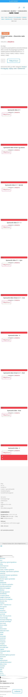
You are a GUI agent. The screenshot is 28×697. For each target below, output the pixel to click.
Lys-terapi (2, 614)
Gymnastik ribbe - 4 (14, 335)
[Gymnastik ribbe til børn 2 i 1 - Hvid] (14, 368)
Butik (6, 17)
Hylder (1, 634)
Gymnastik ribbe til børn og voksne (14, 147)
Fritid (1, 653)
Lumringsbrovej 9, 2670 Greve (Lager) (10, 523)
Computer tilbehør (4, 595)
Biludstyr (2, 590)
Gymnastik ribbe (4, 647)
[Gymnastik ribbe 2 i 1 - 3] (14, 218)
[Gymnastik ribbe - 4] (14, 330)
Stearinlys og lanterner (5, 586)
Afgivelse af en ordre (6, 504)
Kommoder (3, 636)
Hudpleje (24, 17)
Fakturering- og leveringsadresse (8, 562)
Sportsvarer (3, 656)
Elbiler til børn (3, 664)
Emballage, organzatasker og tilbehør (9, 571)
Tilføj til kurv (13, 61)
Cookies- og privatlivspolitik (7, 489)
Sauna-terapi (3, 612)
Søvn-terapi (3, 623)
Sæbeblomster (3, 577)
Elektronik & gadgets (5, 588)
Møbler (2, 580)
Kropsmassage (4, 617)
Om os (2, 485)
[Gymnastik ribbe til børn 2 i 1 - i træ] (14, 293)
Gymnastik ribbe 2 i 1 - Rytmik (14, 185)
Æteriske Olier (3, 601)
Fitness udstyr (3, 625)
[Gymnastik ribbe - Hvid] (14, 406)
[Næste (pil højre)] (2, 696)
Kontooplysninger (5, 499)
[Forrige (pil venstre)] (0, 696)
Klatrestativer (3, 645)
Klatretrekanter (4, 660)
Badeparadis (3, 582)
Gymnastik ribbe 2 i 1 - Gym (14, 260)
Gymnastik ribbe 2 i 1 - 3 (14, 223)
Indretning (2, 573)
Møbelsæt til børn (4, 630)
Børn (1, 627)
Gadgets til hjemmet (5, 597)
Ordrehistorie (4, 500)
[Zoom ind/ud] (0, 694)
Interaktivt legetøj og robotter (7, 655)
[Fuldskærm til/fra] (2, 694)
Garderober (3, 638)
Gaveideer (2, 666)
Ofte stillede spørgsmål (6, 508)
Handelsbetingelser (5, 491)
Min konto (3, 497)
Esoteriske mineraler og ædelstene (9, 575)
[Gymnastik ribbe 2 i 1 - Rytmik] (14, 180)
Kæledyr (2, 667)
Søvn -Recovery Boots (5, 616)
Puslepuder (3, 642)
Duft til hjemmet (4, 566)
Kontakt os (3, 487)
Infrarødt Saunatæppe (5, 621)
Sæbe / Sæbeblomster (7, 19)
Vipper (1, 658)
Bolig (1, 564)
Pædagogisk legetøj (5, 651)
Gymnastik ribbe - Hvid (14, 410)
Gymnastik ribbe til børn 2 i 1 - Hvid (14, 373)
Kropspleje (2, 610)
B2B (1, 669)
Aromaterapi (3, 567)
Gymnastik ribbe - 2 (14, 448)
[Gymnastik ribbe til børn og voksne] (14, 143)
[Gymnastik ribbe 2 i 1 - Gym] (14, 255)
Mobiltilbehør (3, 593)
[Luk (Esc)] (5, 694)
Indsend (17, 691)
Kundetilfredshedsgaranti (7, 493)
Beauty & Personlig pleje (14, 17)
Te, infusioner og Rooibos (6, 584)
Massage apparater (5, 592)
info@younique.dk (8, 518)
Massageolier (3, 606)
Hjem (2, 17)
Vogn (2, 502)
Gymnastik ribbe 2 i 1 (14, 110)
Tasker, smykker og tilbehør (7, 569)
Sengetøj (2, 643)
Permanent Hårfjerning (6, 619)
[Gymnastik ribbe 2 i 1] (14, 105)
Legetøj (2, 649)
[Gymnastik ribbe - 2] (14, 443)
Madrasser (2, 640)
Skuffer (2, 632)
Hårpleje (2, 608)
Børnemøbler (3, 629)
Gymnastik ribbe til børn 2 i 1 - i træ (14, 298)
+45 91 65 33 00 (13, 514)
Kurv (1, 560)
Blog (2, 483)
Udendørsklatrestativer (5, 662)
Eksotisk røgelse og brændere (7, 579)
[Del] (3, 694)
